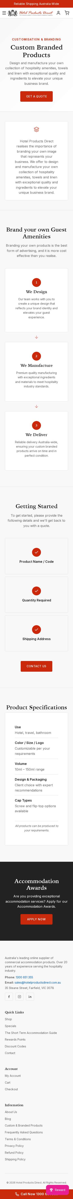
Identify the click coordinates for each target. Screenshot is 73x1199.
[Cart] (67, 13)
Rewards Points (15, 1039)
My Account (13, 1075)
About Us (11, 1112)
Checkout (11, 1089)
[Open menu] (4, 13)
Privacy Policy (14, 1145)
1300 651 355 (24, 977)
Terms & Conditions (18, 1139)
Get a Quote (36, 96)
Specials (10, 1026)
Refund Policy (14, 1152)
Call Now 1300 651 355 (39, 1194)
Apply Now (36, 919)
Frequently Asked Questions (24, 1132)
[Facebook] (9, 997)
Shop (8, 1019)
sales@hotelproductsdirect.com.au (38, 982)
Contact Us (36, 666)
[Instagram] (19, 997)
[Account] (58, 13)
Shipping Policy (15, 1159)
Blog (8, 1118)
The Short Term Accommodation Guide (31, 1033)
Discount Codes (15, 1046)
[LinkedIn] (30, 997)
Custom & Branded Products (24, 1125)
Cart (7, 1082)
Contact (10, 1053)
